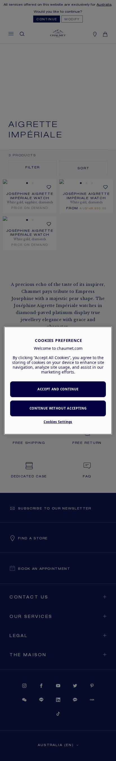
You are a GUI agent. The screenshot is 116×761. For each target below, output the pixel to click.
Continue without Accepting (58, 408)
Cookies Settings (58, 422)
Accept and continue (58, 389)
